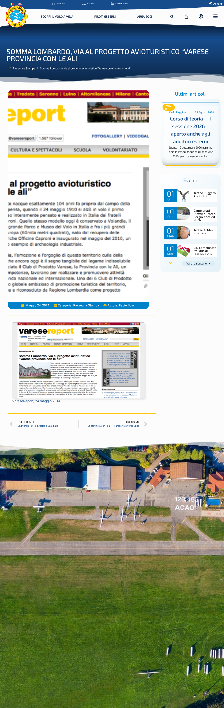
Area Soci (144, 16)
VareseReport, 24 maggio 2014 (36, 401)
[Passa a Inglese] (21, 4)
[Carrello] (186, 16)
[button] (172, 16)
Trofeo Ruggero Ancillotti (205, 194)
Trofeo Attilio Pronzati (203, 231)
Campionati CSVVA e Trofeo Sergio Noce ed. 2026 (204, 215)
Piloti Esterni (105, 16)
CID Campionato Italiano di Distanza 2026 (205, 251)
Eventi (168, 107)
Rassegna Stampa (24, 68)
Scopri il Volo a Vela (57, 16)
